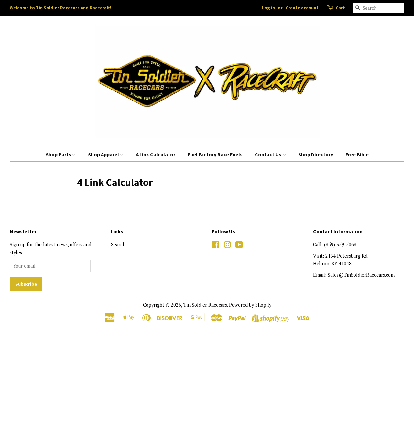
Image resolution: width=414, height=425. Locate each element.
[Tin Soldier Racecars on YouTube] (239, 246)
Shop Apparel (104, 154)
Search (118, 244)
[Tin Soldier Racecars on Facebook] (215, 246)
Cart (340, 8)
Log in (268, 8)
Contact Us (268, 154)
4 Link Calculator (155, 154)
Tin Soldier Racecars (205, 305)
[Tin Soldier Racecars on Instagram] (227, 246)
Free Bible (357, 154)
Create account (302, 8)
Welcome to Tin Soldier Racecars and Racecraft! (60, 8)
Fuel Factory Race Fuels (215, 154)
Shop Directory (315, 154)
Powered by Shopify (250, 305)
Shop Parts (59, 154)
